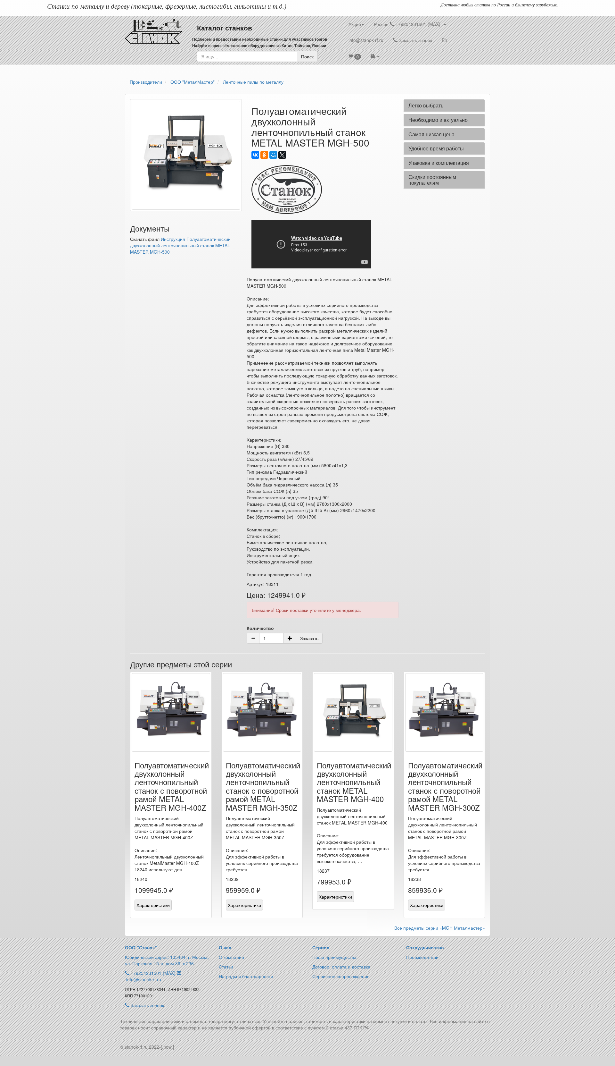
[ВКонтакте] (255, 155)
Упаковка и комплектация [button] (438, 162)
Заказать (309, 638)
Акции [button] (354, 24)
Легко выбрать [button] (425, 105)
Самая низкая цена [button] (431, 134)
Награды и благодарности (246, 976)
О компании (231, 957)
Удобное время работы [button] (436, 148)
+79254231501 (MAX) (153, 973)
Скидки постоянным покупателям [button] (432, 179)
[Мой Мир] (273, 155)
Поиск (307, 56)
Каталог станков (224, 27)
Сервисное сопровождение (341, 976)
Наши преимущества (334, 957)
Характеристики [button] (153, 905)
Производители (422, 957)
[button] (355, 56)
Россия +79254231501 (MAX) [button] (408, 24)
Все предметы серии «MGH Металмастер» (439, 928)
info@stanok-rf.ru (365, 40)
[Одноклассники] (264, 155)
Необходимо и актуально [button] (438, 119)
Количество (260, 628)
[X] (282, 155)
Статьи (226, 966)
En (444, 40)
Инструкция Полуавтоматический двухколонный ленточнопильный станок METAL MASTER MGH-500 (180, 245)
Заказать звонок (415, 40)
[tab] (444, 105)
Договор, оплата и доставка (341, 966)
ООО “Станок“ (141, 947)
